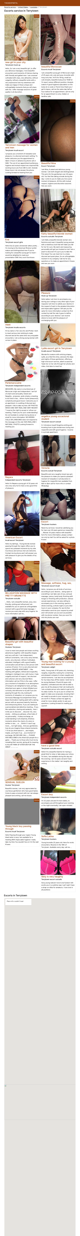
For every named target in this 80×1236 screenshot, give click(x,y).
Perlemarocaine (13, 383)
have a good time (50, 745)
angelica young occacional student (55, 417)
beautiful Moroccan (51, 66)
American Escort (14, 537)
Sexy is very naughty (52, 876)
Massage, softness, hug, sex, (56, 583)
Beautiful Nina (48, 163)
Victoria (45, 468)
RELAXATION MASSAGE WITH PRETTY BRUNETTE (21, 594)
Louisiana (33, 7)
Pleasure (45, 293)
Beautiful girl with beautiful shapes (19, 643)
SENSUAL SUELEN (15, 782)
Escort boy (47, 794)
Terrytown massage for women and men (21, 146)
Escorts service (10, 7)
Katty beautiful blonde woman (56, 233)
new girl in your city (15, 62)
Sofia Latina (47, 836)
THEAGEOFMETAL (11, 3)
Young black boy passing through (18, 827)
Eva (7, 239)
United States (23, 7)
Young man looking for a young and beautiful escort (57, 663)
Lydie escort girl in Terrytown (56, 348)
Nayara (9, 477)
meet (8, 324)
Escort (44, 521)
